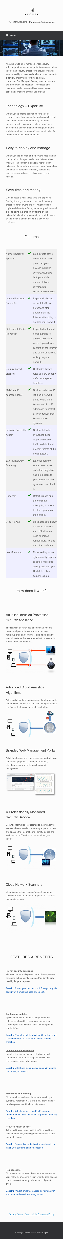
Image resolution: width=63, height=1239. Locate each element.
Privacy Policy (16, 1214)
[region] (31, 48)
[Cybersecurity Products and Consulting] (31, 12)
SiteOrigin (43, 1232)
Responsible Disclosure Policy (39, 1214)
